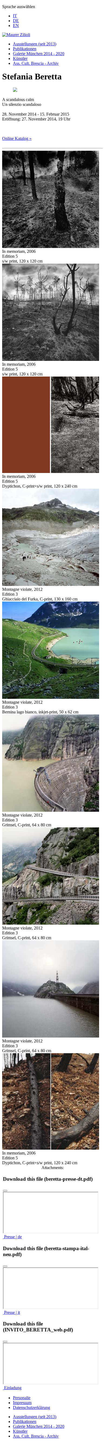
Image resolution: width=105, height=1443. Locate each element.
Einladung (12, 1387)
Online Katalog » (17, 138)
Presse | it (11, 1312)
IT (15, 16)
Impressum (22, 1402)
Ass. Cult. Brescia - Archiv (36, 63)
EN (16, 25)
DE (16, 20)
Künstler (20, 58)
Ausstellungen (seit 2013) (34, 44)
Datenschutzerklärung (31, 1407)
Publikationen (24, 48)
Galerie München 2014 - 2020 (38, 53)
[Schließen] (5, 1191)
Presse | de (12, 1236)
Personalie (21, 1397)
